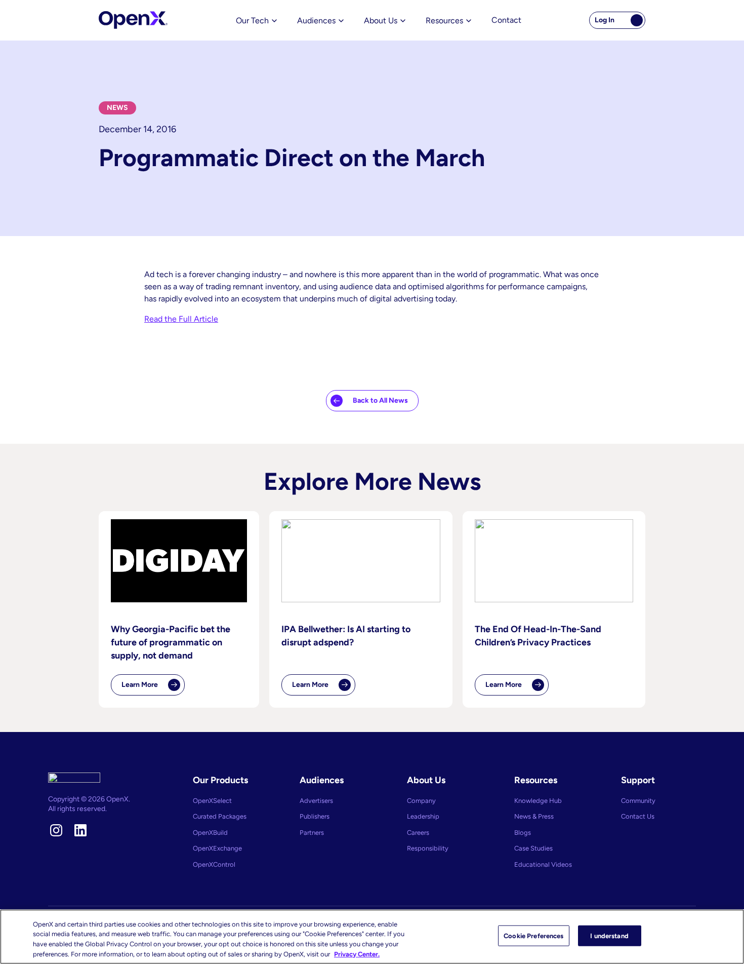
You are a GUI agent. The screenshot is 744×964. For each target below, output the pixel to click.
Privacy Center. (357, 953)
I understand (609, 936)
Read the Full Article (181, 319)
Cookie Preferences (533, 936)
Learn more (153, 688)
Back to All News (380, 400)
